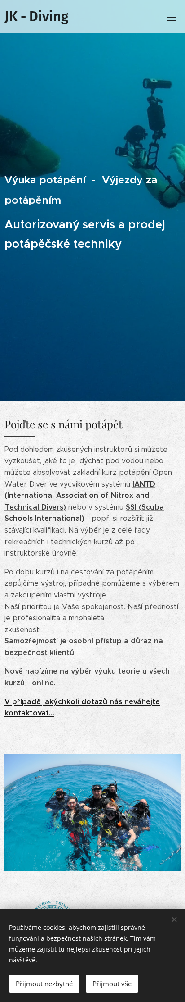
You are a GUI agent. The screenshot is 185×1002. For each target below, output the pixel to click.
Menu (172, 17)
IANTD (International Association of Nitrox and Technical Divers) (79, 495)
